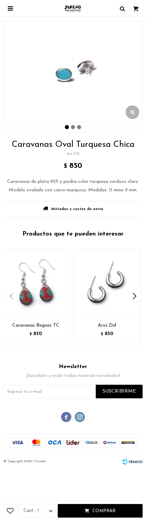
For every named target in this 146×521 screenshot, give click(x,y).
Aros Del (107, 325)
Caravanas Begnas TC (35, 325)
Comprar (103, 511)
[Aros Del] (107, 283)
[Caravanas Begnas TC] (36, 283)
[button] (134, 296)
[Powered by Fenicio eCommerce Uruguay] (132, 461)
